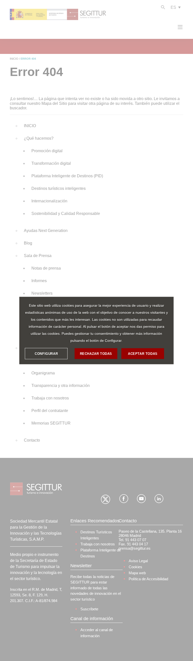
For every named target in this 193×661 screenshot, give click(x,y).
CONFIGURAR (46, 353)
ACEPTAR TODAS (143, 353)
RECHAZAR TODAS (96, 353)
